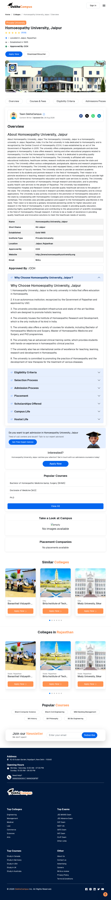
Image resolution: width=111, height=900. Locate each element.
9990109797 (32, 778)
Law (8, 826)
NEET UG (60, 826)
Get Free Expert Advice (22, 442)
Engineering (12, 815)
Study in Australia (14, 871)
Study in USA (12, 864)
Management (12, 818)
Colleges (16, 14)
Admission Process (26, 388)
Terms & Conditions (65, 879)
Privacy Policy (63, 875)
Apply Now (14, 54)
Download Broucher (36, 54)
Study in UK (11, 867)
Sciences (10, 833)
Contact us (61, 860)
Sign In (93, 5)
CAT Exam (61, 822)
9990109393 (18, 778)
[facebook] (81, 116)
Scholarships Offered (27, 403)
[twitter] (87, 116)
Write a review (63, 871)
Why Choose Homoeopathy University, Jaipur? (43, 277)
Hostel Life (21, 419)
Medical (10, 822)
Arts (8, 837)
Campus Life (22, 411)
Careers (60, 867)
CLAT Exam (61, 837)
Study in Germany (14, 860)
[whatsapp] (93, 116)
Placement (21, 395)
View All (55, 506)
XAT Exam (61, 833)
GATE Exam (61, 830)
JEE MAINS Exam (64, 815)
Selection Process (26, 380)
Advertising (61, 864)
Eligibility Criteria (25, 372)
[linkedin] (99, 116)
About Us (61, 856)
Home (7, 14)
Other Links (61, 841)
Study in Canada (13, 856)
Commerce (11, 830)
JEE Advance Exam (65, 818)
